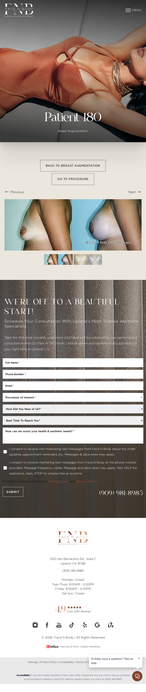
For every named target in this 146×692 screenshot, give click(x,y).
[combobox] (73, 397)
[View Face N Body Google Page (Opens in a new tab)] (98, 626)
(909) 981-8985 (121, 493)
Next (132, 192)
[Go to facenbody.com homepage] (38, 10)
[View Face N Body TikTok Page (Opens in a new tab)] (72, 626)
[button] (128, 10)
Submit (12, 492)
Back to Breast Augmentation (73, 166)
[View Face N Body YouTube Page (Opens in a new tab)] (59, 626)
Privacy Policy (86, 481)
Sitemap (33, 662)
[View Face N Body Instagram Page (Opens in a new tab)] (35, 626)
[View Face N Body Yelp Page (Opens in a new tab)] (85, 626)
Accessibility (66, 662)
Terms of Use (59, 481)
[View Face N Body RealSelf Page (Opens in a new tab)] (111, 626)
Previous (16, 192)
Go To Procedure (72, 179)
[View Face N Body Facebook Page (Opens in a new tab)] (47, 626)
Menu (137, 10)
